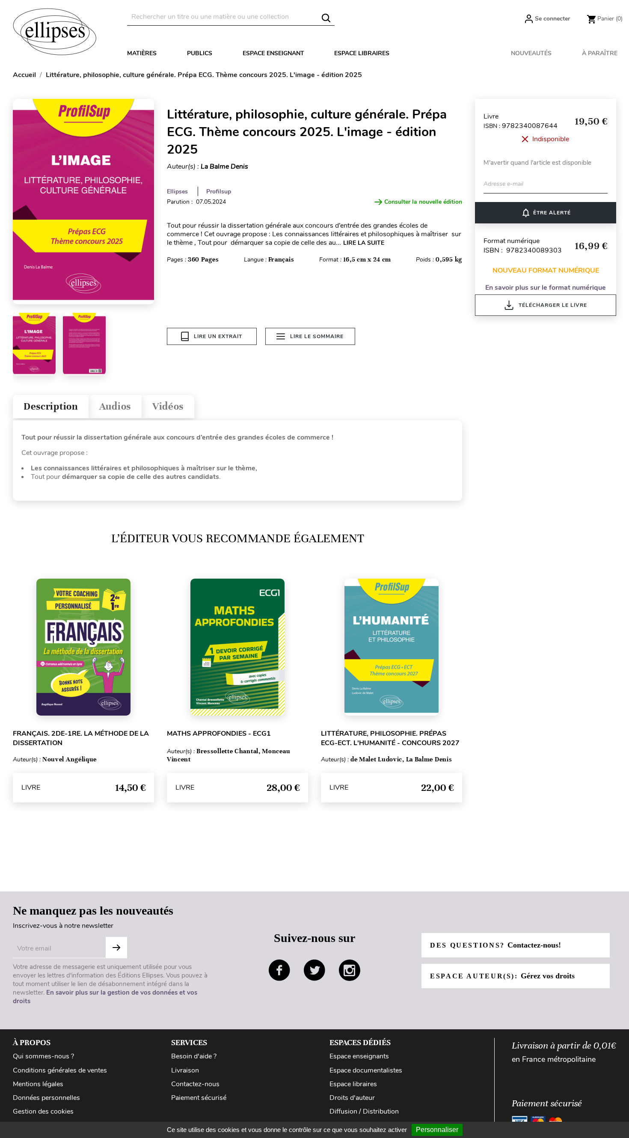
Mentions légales (38, 1084)
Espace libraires (361, 53)
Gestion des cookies (43, 1111)
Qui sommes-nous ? (43, 1056)
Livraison (185, 1070)
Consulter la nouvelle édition (423, 202)
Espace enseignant (273, 53)
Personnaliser (437, 1129)
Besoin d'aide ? (194, 1056)
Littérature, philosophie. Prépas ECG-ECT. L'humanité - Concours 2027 (390, 738)
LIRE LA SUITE (363, 243)
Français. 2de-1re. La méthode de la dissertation (81, 738)
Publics (199, 53)
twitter (314, 970)
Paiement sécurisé (198, 1097)
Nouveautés (531, 53)
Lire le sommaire (317, 336)
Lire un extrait (218, 336)
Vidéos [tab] (168, 406)
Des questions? (495, 945)
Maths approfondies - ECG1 (219, 733)
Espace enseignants (359, 1056)
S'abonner (116, 947)
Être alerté (546, 213)
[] (326, 18)
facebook (279, 970)
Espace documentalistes (365, 1070)
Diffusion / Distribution (364, 1111)
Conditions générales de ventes (60, 1070)
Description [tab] (51, 406)
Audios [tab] (115, 406)
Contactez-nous (195, 1084)
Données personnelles (46, 1097)
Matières (142, 53)
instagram (349, 970)
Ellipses (177, 191)
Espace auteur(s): (502, 976)
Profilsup (218, 191)
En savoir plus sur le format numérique (545, 287)
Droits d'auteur (352, 1097)
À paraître (599, 53)
